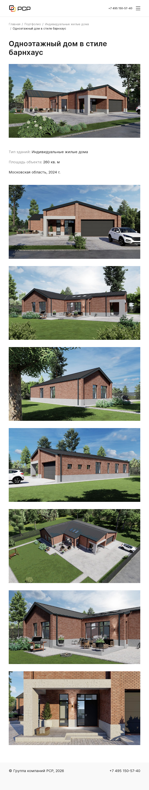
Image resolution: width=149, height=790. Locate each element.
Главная (14, 24)
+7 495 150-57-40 (120, 8)
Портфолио (32, 24)
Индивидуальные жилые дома (67, 24)
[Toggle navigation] (138, 8)
